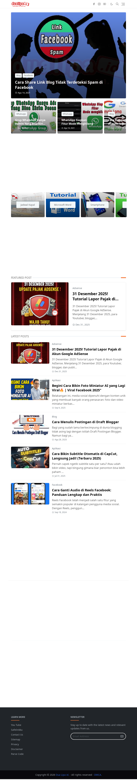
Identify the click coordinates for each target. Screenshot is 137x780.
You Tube (16, 724)
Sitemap (15, 739)
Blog (18, 75)
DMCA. (98, 774)
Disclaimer (17, 749)
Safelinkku (17, 729)
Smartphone (97, 204)
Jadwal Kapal (28, 204)
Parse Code (17, 754)
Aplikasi (56, 380)
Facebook (28, 75)
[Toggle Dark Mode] (111, 4)
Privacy (15, 744)
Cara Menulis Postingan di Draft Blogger (85, 422)
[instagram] (99, 4)
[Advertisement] (68, 161)
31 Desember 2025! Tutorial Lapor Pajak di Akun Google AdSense (94, 299)
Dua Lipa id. (62, 774)
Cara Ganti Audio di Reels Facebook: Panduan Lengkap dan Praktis (81, 492)
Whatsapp (21, 113)
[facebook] (94, 4)
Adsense (77, 288)
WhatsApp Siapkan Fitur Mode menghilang (77, 122)
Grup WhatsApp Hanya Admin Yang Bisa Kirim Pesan (30, 123)
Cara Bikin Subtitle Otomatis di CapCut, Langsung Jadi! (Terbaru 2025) (84, 456)
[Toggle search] (117, 4)
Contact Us (17, 734)
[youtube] (104, 4)
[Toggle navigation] (123, 4)
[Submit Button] (122, 736)
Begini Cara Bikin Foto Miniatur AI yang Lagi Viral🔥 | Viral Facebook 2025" (88, 387)
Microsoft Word (62, 204)
